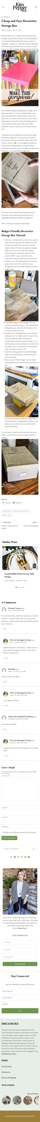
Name (5, 808)
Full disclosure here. (9, 1054)
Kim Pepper (7, 30)
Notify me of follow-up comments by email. (19, 832)
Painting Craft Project (21, 511)
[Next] (34, 566)
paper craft (6, 515)
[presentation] (20, 558)
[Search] (33, 849)
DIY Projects (6, 17)
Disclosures (6, 1072)
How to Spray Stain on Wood (10, 526)
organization (6, 511)
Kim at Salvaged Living (20, 640)
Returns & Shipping (9, 1078)
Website (5, 827)
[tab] (16, 587)
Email (5, 817)
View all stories (32, 1094)
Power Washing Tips (30, 524)
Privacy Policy (7, 1066)
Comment (6, 776)
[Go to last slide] (5, 566)
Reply (5, 629)
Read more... (22, 928)
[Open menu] (3, 7)
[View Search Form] (36, 7)
